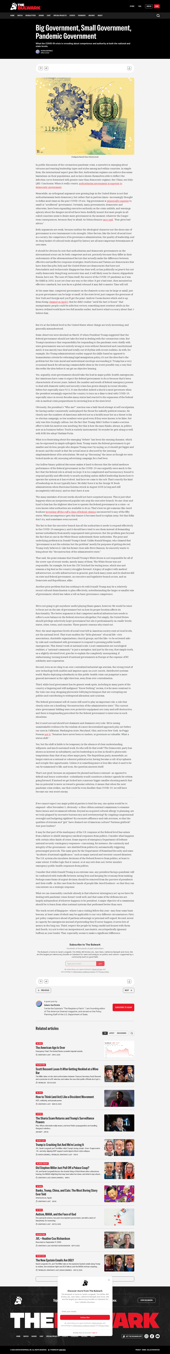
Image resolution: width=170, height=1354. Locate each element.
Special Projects (60, 15)
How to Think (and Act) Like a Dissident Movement (65, 1097)
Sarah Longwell (44, 1154)
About (100, 15)
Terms (144, 1350)
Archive (91, 15)
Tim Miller (42, 1083)
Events (72, 15)
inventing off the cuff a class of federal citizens (71, 511)
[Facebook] (152, 1336)
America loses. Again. (44, 1197)
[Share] (129, 68)
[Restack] (46, 68)
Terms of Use (97, 1323)
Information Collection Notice (84, 1325)
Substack (62, 1350)
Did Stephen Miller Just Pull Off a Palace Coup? (62, 1167)
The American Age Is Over (50, 1047)
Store (132, 6)
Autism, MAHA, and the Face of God (56, 1214)
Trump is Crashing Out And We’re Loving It (60, 1144)
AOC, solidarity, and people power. (49, 1100)
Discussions (121, 1033)
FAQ (139, 6)
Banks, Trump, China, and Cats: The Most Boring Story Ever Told (66, 1192)
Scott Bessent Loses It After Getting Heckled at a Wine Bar (67, 1071)
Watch (20, 15)
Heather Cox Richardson (60, 1246)
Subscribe (85, 1317)
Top (105, 1033)
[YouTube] (158, 1336)
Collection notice (153, 1350)
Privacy (138, 1350)
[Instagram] (146, 1336)
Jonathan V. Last (44, 1055)
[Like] (41, 68)
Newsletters (31, 15)
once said (108, 219)
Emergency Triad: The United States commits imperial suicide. (59, 1051)
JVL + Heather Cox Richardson (53, 1238)
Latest (111, 1033)
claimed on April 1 (59, 301)
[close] (109, 1280)
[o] (119, 1074)
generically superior (118, 201)
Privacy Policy (104, 1325)
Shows (41, 15)
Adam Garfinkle (47, 51)
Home (12, 15)
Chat (49, 15)
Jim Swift (39, 1132)
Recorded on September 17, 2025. (49, 1242)
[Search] (158, 15)
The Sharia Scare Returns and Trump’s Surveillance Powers (65, 1120)
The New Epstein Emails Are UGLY (55, 1260)
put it (48, 734)
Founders (81, 15)
